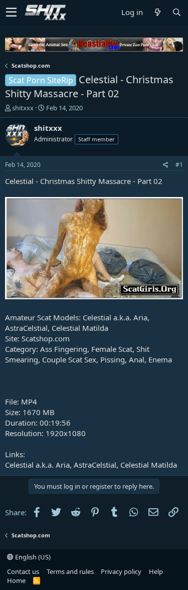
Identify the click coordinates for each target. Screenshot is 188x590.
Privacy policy (121, 571)
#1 (179, 164)
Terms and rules (70, 571)
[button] (11, 12)
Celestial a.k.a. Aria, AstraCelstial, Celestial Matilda (91, 465)
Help (156, 571)
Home (16, 580)
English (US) (32, 556)
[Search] (176, 12)
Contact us (23, 571)
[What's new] (157, 12)
